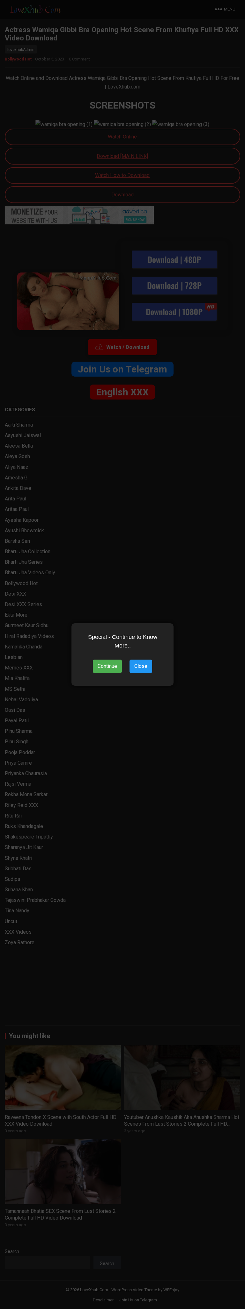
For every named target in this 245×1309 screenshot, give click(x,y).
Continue (107, 666)
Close (140, 666)
